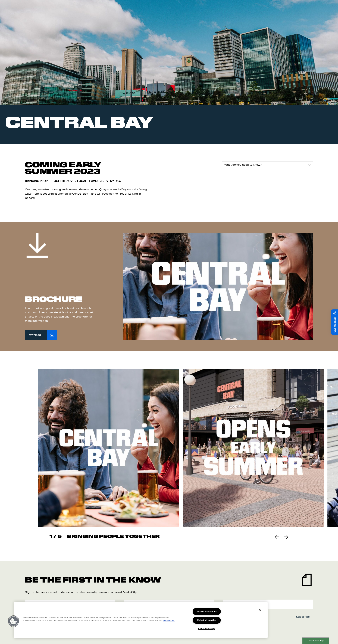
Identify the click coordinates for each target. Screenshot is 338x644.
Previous (276, 537)
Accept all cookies (207, 611)
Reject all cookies (206, 620)
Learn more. (169, 620)
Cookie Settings (315, 640)
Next (286, 537)
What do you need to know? (243, 164)
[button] (13, 621)
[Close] (260, 610)
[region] (141, 620)
